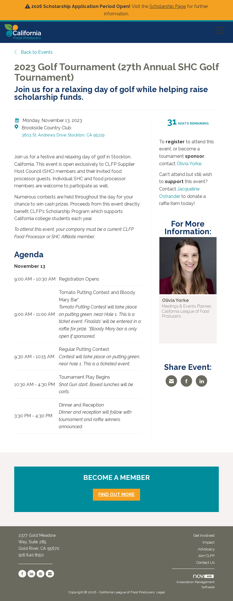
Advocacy (206, 549)
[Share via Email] (171, 381)
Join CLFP (206, 556)
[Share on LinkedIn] (201, 381)
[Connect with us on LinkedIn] (31, 573)
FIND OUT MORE (116, 494)
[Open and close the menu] (134, 30)
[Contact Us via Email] (50, 573)
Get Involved (204, 535)
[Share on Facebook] (186, 381)
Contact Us (205, 562)
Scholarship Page (167, 6)
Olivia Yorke (189, 163)
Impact (209, 542)
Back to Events (36, 52)
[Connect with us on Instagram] (40, 573)
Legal (160, 592)
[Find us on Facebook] (22, 573)
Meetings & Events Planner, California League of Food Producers (187, 311)
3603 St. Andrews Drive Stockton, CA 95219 (63, 134)
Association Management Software (195, 584)
